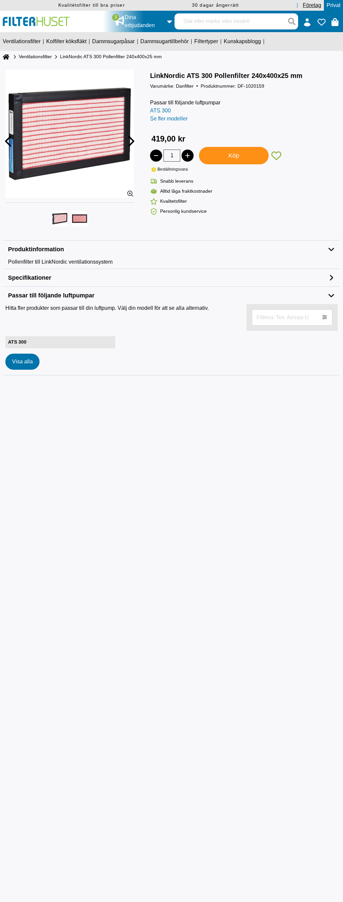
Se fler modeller (169, 118)
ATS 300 (160, 110)
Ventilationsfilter (35, 56)
